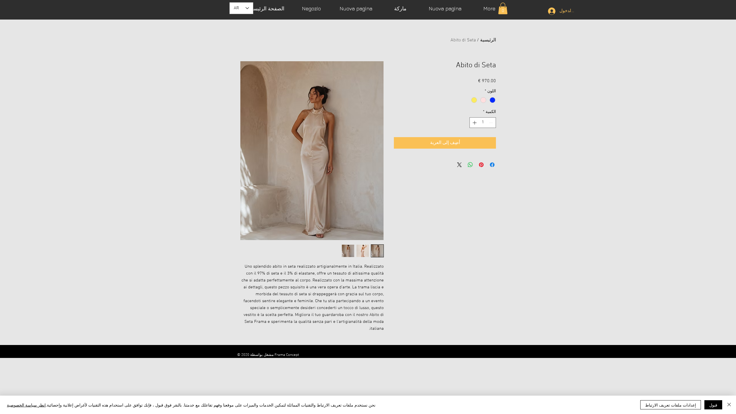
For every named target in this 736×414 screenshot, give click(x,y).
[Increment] (474, 123)
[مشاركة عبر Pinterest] (481, 164)
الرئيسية (488, 40)
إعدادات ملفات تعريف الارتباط (670, 405)
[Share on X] (459, 164)
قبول (713, 405)
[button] (503, 8)
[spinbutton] (483, 123)
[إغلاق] (729, 404)
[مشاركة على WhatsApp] (470, 164)
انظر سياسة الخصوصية (26, 405)
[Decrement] (491, 123)
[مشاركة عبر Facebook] (492, 164)
